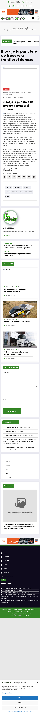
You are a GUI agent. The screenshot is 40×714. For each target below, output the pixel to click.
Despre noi (26, 615)
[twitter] (9, 177)
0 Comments (19, 97)
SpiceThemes (25, 619)
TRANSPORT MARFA (7, 94)
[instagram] (13, 6)
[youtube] (18, 6)
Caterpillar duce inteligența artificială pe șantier (15, 290)
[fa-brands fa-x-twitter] (22, 6)
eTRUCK (8, 461)
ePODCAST (8, 477)
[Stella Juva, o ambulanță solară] (20, 309)
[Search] (38, 17)
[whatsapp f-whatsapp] (26, 6)
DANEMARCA (12, 92)
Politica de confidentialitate (24, 712)
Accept (20, 698)
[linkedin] (14, 177)
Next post (6, 251)
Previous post (8, 243)
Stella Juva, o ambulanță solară (17, 322)
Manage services (7, 693)
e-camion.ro (8, 97)
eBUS (7, 473)
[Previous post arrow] (35, 246)
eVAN (7, 469)
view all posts (6, 235)
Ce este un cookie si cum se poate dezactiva (24, 613)
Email (4, 400)
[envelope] (19, 177)
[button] (37, 683)
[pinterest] (24, 177)
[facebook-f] (9, 6)
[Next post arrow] (35, 254)
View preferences (20, 708)
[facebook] (4, 177)
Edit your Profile (26, 231)
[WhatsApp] (29, 177)
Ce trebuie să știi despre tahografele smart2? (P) (17, 255)
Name (4, 390)
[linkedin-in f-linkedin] (30, 6)
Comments (6, 372)
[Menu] (33, 18)
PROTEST (17, 92)
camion (6, 92)
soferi (21, 92)
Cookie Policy (12, 712)
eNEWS (6, 89)
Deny (20, 703)
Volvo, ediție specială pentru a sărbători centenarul (19, 43)
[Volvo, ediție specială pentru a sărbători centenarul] (20, 339)
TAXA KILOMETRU (27, 92)
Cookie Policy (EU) (6, 613)
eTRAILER (8, 465)
